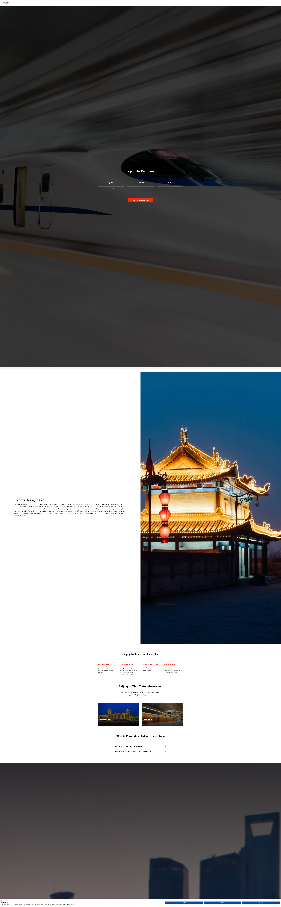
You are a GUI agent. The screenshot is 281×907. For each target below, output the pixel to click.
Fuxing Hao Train (237, 3)
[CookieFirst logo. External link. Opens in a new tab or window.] (1, 901)
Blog (276, 3)
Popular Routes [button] (222, 3)
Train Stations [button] (250, 3)
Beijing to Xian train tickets (32, 536)
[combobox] (104, 376)
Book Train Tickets (265, 3)
